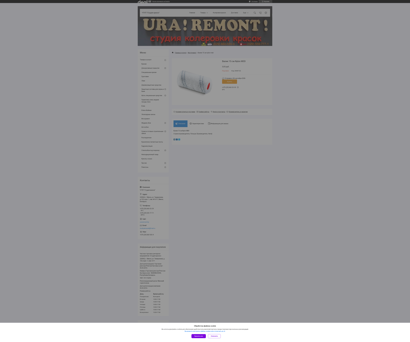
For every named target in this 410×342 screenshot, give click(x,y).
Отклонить (214, 336)
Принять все (198, 336)
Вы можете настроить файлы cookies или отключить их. (204, 331)
